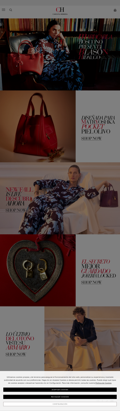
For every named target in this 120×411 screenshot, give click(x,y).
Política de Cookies (103, 383)
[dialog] (60, 391)
